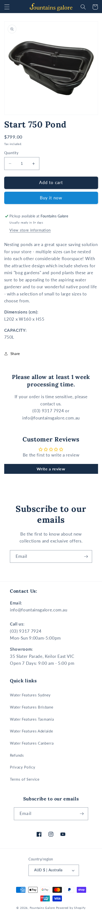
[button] (7, 7)
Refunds (17, 755)
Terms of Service (25, 779)
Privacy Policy (22, 767)
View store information (30, 230)
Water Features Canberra (31, 743)
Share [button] (15, 353)
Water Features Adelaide (31, 731)
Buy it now (51, 197)
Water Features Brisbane (31, 707)
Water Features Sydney (30, 695)
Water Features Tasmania (32, 719)
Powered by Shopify (71, 908)
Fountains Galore (42, 908)
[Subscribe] (86, 556)
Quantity (11, 153)
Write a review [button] (51, 468)
